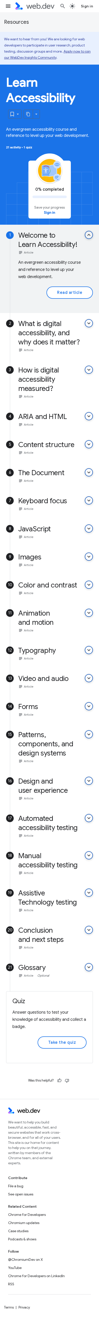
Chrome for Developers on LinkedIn (36, 1276)
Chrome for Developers (27, 1214)
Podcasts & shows (22, 1239)
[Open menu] (8, 6)
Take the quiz (62, 1042)
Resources (16, 22)
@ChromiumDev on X (25, 1259)
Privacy (24, 1307)
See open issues (20, 1194)
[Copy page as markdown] (28, 114)
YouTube (15, 1267)
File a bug (15, 1186)
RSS (11, 1284)
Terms (9, 1307)
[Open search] (63, 6)
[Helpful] (59, 1080)
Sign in (87, 6)
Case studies (18, 1231)
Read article (69, 292)
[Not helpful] (67, 1080)
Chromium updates (23, 1222)
